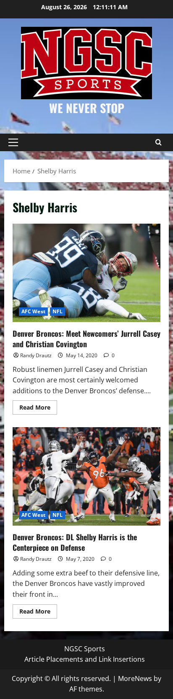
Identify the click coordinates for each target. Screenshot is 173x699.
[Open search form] (158, 142)
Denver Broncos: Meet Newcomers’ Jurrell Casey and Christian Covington (86, 273)
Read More (38, 409)
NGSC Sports (84, 648)
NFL (57, 311)
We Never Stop (86, 107)
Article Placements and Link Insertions (84, 659)
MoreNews (135, 678)
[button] (13, 142)
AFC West (33, 311)
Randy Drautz (36, 355)
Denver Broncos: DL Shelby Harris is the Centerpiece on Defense (86, 476)
